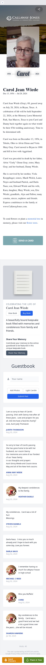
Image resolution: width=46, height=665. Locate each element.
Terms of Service (30, 654)
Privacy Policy (16, 654)
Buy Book (27, 313)
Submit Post (23, 396)
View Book (12, 313)
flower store (32, 222)
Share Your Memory (16, 353)
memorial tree (33, 218)
